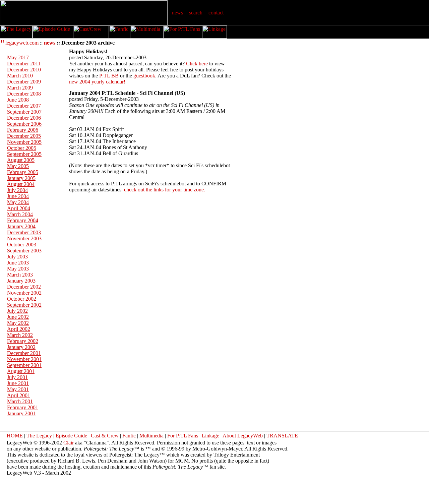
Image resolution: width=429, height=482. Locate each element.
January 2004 (21, 226)
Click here (197, 63)
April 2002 (18, 329)
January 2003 (21, 281)
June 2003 (18, 262)
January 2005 (21, 178)
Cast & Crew (105, 435)
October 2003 (21, 244)
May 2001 (18, 389)
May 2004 (18, 202)
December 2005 (24, 136)
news (177, 12)
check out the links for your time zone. (164, 189)
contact (216, 12)
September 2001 (24, 365)
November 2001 (24, 359)
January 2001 (21, 413)
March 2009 (20, 88)
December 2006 (24, 118)
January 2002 (21, 347)
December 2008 (24, 94)
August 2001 (21, 371)
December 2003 (24, 232)
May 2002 (18, 323)
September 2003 (24, 250)
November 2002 (24, 293)
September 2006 (24, 124)
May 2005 (18, 166)
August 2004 (21, 184)
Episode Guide (71, 435)
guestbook (144, 75)
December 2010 (24, 69)
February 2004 (22, 220)
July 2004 (17, 190)
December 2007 (24, 106)
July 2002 (17, 311)
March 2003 (20, 275)
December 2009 (24, 81)
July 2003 (17, 256)
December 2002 (24, 287)
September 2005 (24, 154)
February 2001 (22, 407)
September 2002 (24, 305)
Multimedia (151, 435)
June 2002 (18, 317)
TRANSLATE (282, 435)
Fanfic (129, 435)
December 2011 (24, 63)
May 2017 (18, 57)
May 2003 (18, 269)
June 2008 (18, 100)
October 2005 (21, 148)
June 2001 (18, 383)
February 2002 (22, 341)
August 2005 (21, 160)
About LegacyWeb (243, 435)
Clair (68, 442)
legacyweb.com (22, 43)
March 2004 (20, 214)
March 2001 (20, 401)
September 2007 (24, 112)
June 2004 (18, 196)
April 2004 (18, 208)
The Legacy (39, 435)
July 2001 (17, 377)
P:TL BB (109, 75)
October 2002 (21, 299)
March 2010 (20, 75)
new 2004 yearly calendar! (97, 81)
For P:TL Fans (182, 435)
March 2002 (20, 335)
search (195, 12)
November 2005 (24, 142)
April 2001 (18, 395)
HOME (15, 435)
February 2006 (22, 130)
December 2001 (24, 353)
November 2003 (24, 238)
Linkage (210, 435)
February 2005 (22, 172)
